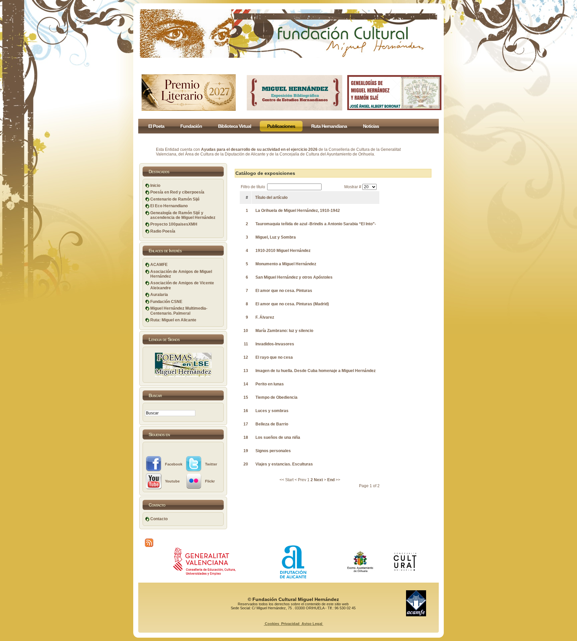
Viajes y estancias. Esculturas (284, 464)
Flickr (210, 481)
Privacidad (290, 624)
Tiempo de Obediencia (276, 397)
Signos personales (273, 450)
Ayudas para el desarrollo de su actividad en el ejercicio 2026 (259, 149)
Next (318, 479)
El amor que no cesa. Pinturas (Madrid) (292, 304)
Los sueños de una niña (277, 437)
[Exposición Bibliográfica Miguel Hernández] (294, 109)
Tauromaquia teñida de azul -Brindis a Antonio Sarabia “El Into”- (315, 224)
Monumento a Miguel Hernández (285, 264)
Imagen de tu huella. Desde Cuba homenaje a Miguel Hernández (315, 370)
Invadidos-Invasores (274, 344)
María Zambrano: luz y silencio (284, 330)
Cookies (272, 624)
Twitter (211, 464)
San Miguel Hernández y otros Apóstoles (294, 277)
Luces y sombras (271, 410)
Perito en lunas (269, 384)
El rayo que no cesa (274, 357)
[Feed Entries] (149, 543)
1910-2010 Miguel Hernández (283, 250)
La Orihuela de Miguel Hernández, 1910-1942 (297, 210)
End (331, 479)
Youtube (172, 481)
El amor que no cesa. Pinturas (283, 290)
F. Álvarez (264, 317)
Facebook (173, 464)
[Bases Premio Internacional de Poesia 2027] (189, 109)
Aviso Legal (312, 624)
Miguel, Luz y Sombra (275, 237)
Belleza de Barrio (271, 424)
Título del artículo (271, 197)
